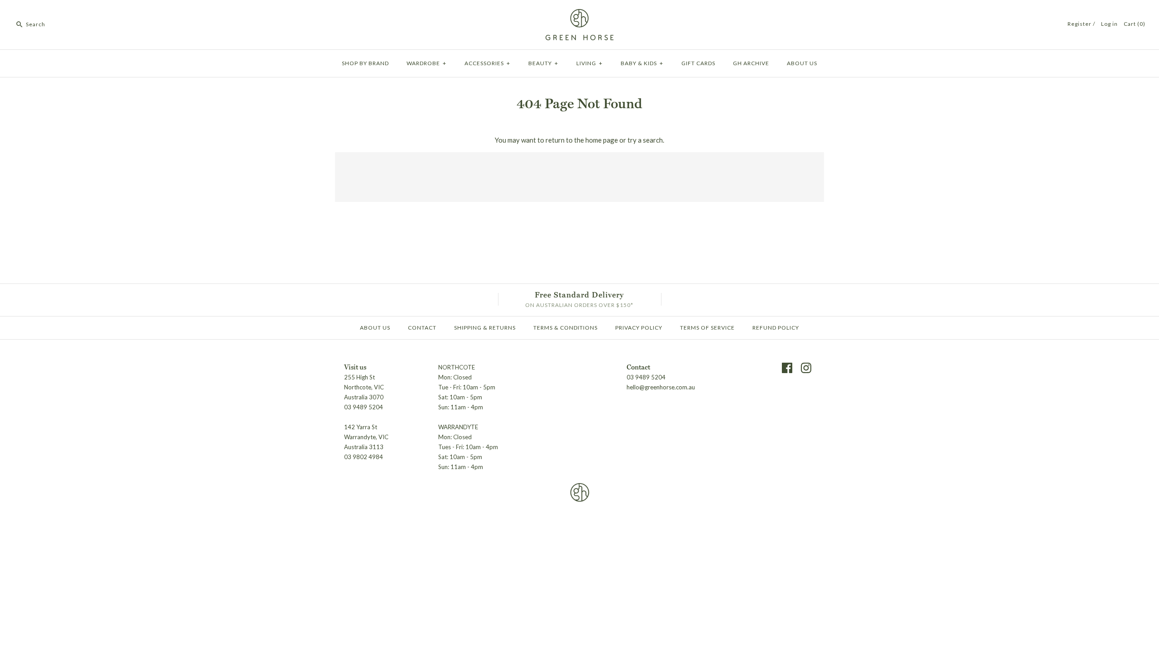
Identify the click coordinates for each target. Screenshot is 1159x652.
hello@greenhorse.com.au (661, 387)
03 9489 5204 (646, 377)
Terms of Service (707, 327)
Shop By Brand (365, 63)
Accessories (487, 63)
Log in (1109, 23)
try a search (645, 140)
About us (802, 63)
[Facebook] (787, 368)
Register (1080, 23)
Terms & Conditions (565, 327)
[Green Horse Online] (579, 14)
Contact (422, 327)
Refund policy (775, 327)
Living (589, 63)
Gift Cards (698, 63)
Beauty (543, 63)
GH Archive (751, 63)
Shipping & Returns (485, 327)
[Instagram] (806, 368)
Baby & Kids (642, 63)
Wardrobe (426, 63)
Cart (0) (1134, 23)
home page (601, 140)
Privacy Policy (638, 327)
